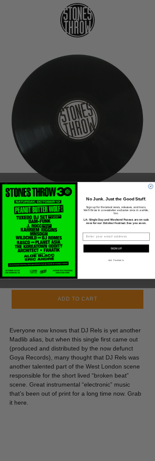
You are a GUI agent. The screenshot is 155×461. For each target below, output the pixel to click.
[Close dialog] (150, 186)
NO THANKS (116, 260)
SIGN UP (116, 248)
